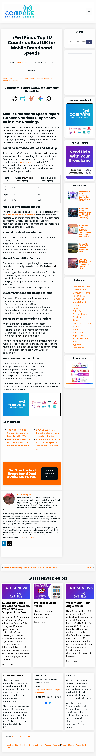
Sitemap (71, 745)
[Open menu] (89, 11)
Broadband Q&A (12, 745)
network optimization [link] (26, 252)
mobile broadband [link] (12, 130)
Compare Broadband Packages (24, 737)
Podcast (48, 745)
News (75, 308)
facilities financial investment (20, 214)
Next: (89, 567)
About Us (56, 745)
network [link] (43, 153)
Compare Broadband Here (49, 473)
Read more (7, 664)
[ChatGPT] (14, 98)
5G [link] (16, 220)
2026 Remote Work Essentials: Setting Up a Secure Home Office (84, 196)
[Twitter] (9, 543)
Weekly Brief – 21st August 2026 (78, 604)
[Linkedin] (4, 543)
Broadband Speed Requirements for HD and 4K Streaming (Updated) (85, 213)
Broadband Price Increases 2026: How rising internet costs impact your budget (85, 230)
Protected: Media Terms (45, 604)
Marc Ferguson (23, 62)
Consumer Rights (81, 292)
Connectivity (79, 289)
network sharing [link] (24, 335)
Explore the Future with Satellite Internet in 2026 (83, 247)
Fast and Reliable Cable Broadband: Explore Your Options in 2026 (85, 263)
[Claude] (31, 98)
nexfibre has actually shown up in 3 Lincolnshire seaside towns (30, 567)
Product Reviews (81, 314)
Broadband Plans (81, 286)
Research (77, 320)
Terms (78, 745)
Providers (77, 317)
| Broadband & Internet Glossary (31, 745)
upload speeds (25, 162)
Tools (75, 341)
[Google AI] (40, 98)
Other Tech (78, 311)
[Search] (89, 42)
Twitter (32, 537)
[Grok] (49, 98)
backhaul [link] (32, 246)
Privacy (64, 745)
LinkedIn (22, 537)
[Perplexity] (23, 98)
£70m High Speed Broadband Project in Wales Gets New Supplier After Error (16, 607)
